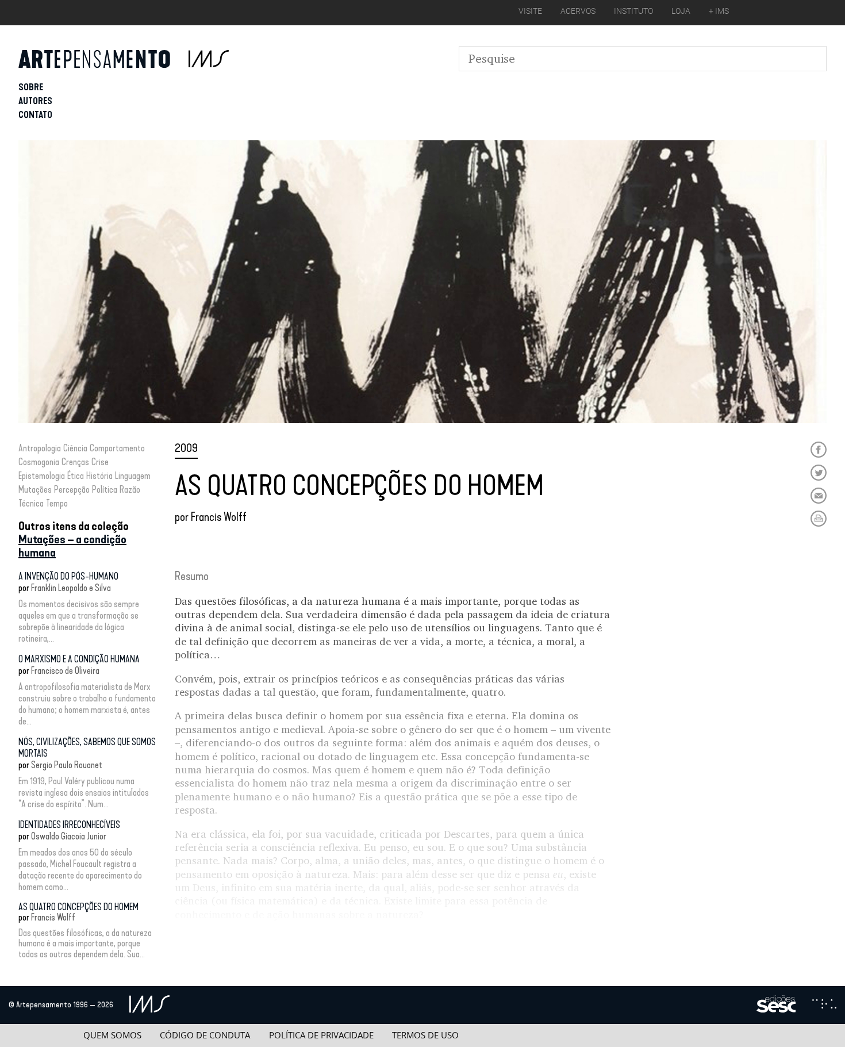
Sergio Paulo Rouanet (66, 765)
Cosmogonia (38, 462)
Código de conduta (205, 1035)
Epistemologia (41, 475)
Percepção (72, 489)
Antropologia (39, 448)
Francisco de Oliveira (65, 670)
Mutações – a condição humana (72, 545)
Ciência (75, 448)
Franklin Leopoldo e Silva (71, 587)
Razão (130, 489)
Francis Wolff (53, 917)
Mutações (35, 489)
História (99, 475)
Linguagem (133, 475)
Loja (680, 11)
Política (104, 489)
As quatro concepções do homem (78, 907)
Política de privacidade (321, 1035)
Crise (100, 462)
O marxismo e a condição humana (79, 659)
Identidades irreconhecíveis (69, 824)
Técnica (31, 503)
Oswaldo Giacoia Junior (68, 836)
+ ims (719, 11)
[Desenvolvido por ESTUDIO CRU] (824, 1005)
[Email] (819, 496)
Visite (530, 11)
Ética (75, 475)
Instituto (633, 11)
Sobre (30, 87)
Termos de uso (425, 1035)
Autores (35, 100)
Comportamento (117, 448)
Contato (35, 114)
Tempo (57, 503)
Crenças (75, 462)
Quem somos (112, 1035)
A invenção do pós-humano (68, 576)
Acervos (578, 11)
